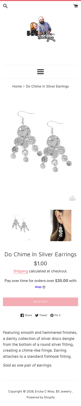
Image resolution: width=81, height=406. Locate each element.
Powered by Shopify (41, 397)
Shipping (20, 271)
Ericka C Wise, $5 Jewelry (53, 391)
